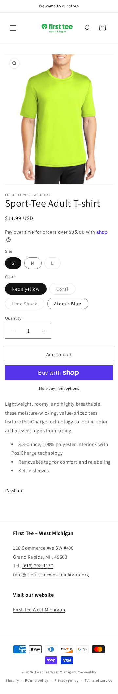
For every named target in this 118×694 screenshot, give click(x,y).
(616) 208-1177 (37, 565)
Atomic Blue (67, 304)
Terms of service (98, 680)
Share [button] (17, 490)
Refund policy (36, 680)
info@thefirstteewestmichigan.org (51, 574)
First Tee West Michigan (39, 610)
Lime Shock (28, 304)
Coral (65, 290)
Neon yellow (26, 289)
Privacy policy (66, 680)
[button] (13, 28)
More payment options (59, 388)
